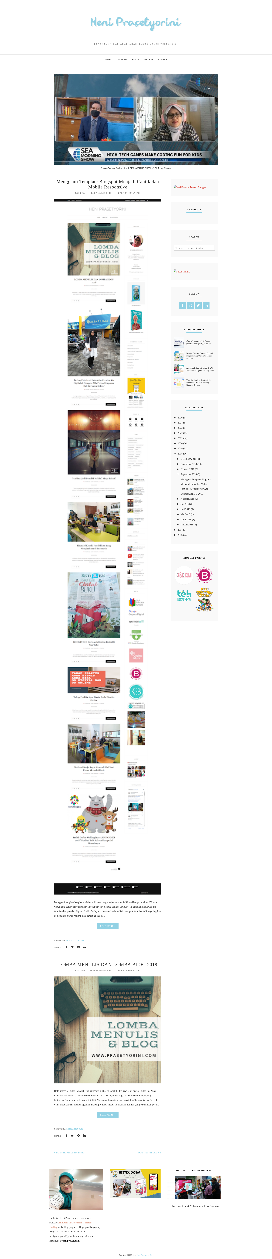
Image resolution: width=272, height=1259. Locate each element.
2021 (180, 438)
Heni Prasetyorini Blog (145, 1255)
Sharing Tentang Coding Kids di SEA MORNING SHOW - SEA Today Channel (136, 168)
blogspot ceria (75, 940)
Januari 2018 (187, 524)
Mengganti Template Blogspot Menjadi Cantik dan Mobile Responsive (107, 184)
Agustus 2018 (187, 498)
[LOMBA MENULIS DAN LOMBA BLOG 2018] (107, 1082)
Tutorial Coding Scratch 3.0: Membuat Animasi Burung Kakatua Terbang (198, 382)
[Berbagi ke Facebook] (66, 947)
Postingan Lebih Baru (70, 1153)
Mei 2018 (185, 514)
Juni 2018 (185, 509)
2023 (180, 427)
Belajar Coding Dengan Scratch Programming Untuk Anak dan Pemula (199, 355)
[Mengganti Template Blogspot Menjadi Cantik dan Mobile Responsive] (107, 893)
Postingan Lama (148, 1153)
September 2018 (189, 474)
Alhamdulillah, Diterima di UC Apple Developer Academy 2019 (200, 369)
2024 (180, 422)
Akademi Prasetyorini (70, 1222)
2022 (180, 433)
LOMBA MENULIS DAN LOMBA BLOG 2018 (107, 964)
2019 (180, 448)
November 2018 (189, 464)
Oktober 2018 (187, 469)
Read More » (107, 926)
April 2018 (186, 519)
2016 (180, 535)
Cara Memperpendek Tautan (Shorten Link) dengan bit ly (198, 342)
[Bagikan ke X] (72, 947)
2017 (180, 529)
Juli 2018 (185, 504)
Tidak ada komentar (128, 193)
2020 (180, 443)
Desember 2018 (188, 458)
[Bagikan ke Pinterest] (78, 947)
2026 (180, 417)
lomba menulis (74, 1129)
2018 (180, 453)
